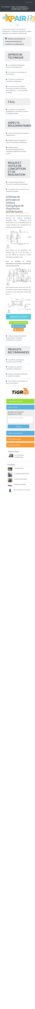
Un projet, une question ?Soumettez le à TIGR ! (16, 413)
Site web (20, 329)
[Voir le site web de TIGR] (20, 392)
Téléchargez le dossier (20, 322)
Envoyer (18, 426)
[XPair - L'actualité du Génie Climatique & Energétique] (18, 18)
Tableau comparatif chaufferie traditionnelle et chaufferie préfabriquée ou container (16, 338)
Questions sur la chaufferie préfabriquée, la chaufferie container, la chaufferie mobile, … (17, 111)
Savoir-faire (11, 29)
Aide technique (19, 326)
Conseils (4, 29)
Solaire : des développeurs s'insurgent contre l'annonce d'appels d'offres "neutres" (20, 8)
